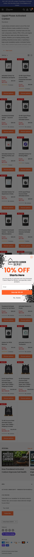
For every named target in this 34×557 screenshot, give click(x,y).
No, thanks (17, 298)
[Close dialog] (31, 257)
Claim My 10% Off (17, 292)
